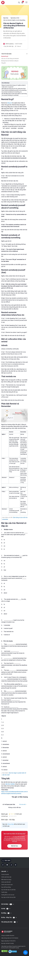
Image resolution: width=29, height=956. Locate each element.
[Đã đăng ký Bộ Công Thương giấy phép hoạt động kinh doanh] (12, 951)
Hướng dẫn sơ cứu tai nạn (7, 894)
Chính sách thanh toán (7, 884)
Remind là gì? (4, 56)
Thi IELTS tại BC (5, 874)
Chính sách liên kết (6, 882)
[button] (19, 2)
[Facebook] (3, 864)
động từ (9, 103)
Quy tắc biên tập (8, 46)
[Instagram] (15, 864)
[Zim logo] (3, 2)
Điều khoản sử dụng (6, 879)
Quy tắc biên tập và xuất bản (8, 889)
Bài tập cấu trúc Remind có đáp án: (10, 60)
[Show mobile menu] (26, 2)
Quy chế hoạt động (6, 887)
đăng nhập (11, 824)
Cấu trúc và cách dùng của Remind (10, 58)
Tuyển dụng (4, 892)
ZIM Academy (9, 44)
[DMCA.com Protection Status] (4, 951)
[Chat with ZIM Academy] (25, 952)
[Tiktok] (11, 864)
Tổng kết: (3, 63)
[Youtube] (7, 864)
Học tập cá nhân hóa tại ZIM (8, 897)
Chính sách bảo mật (6, 877)
